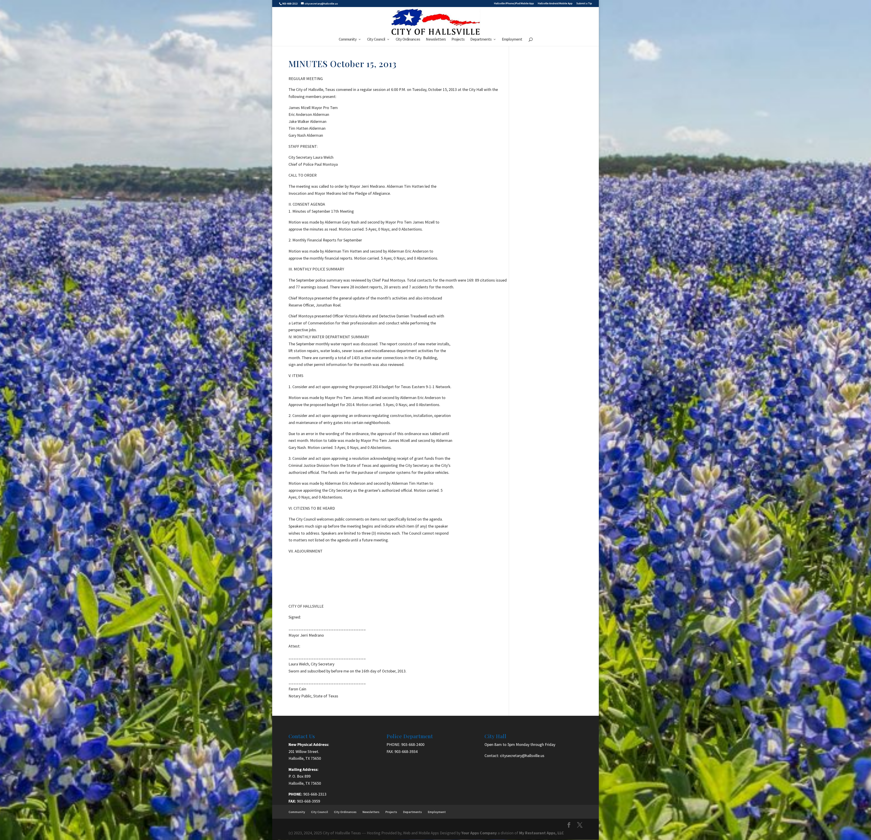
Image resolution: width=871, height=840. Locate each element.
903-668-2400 (412, 744)
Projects (458, 40)
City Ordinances (408, 40)
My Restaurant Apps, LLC (541, 832)
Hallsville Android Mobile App (555, 3)
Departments (481, 40)
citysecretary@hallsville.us (522, 755)
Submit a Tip (584, 3)
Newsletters (436, 40)
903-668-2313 (314, 794)
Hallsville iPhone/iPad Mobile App (514, 3)
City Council (376, 40)
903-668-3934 (406, 751)
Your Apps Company (479, 832)
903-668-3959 (308, 801)
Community (348, 40)
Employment (512, 40)
